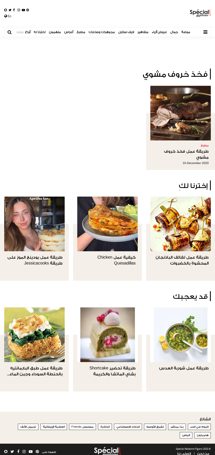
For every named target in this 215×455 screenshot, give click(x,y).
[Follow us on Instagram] (18, 10)
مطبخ (81, 32)
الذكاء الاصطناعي (128, 426)
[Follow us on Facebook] (14, 10)
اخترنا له (40, 32)
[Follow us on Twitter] (10, 10)
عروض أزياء (159, 32)
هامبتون (202, 435)
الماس (186, 435)
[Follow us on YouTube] (23, 10)
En (9, 16)
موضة (185, 32)
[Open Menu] (205, 32)
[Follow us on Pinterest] (27, 10)
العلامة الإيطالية (54, 426)
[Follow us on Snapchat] (5, 10)
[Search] (12, 32)
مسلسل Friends (82, 426)
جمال (174, 32)
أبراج (27, 32)
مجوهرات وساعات (102, 32)
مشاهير (143, 32)
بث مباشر (177, 426)
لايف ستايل (126, 32)
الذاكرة (105, 426)
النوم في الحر (199, 426)
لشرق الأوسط (155, 426)
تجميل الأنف (28, 426)
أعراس (68, 32)
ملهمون (55, 32)
